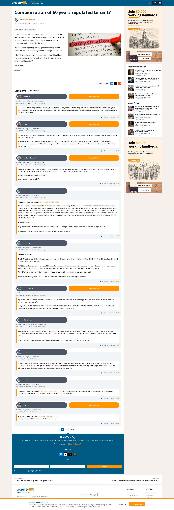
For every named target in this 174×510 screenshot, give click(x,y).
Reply (117, 117)
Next (72, 430)
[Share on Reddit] (119, 83)
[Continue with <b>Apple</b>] (65, 454)
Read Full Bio (94, 97)
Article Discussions (132, 495)
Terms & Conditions (151, 493)
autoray (41, 416)
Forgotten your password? (34, 471)
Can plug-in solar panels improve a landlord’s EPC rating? (145, 130)
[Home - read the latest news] (80, 3)
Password (53, 463)
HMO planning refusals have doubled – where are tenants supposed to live (147, 107)
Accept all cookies (137, 504)
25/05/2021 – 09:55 (52, 202)
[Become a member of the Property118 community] (144, 29)
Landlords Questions (30, 29)
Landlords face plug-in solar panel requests (145, 123)
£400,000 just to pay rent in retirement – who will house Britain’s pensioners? (147, 79)
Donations (130, 498)
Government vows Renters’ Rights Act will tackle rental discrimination (148, 71)
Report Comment (109, 117)
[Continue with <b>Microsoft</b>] (74, 454)
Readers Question (28, 20)
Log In (104, 467)
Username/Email (19, 463)
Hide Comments (34, 91)
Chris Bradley (42, 391)
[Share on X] (115, 83)
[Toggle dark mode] (149, 3)
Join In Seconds (75, 444)
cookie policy (96, 507)
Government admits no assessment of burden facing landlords (147, 86)
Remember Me (20, 471)
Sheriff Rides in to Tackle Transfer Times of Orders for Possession (134, 481)
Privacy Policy (149, 495)
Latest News (130, 493)
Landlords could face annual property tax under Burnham (147, 115)
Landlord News (19, 29)
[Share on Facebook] (111, 83)
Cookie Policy (149, 498)
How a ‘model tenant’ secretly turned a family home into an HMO (147, 94)
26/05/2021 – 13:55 (52, 416)
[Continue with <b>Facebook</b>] (61, 454)
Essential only (122, 504)
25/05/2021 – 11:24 (55, 391)
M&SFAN (41, 202)
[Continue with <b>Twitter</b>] (70, 454)
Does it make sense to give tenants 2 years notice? (35, 481)
